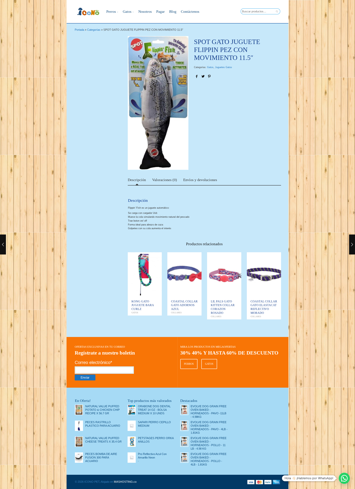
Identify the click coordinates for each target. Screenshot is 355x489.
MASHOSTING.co (125, 481)
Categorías (93, 29)
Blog (172, 11)
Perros (111, 11)
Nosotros (145, 11)
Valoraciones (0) (164, 180)
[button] (344, 478)
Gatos (127, 11)
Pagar (160, 11)
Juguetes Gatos (223, 67)
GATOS (209, 363)
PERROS (189, 363)
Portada (79, 29)
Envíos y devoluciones (200, 180)
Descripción (137, 180)
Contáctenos (190, 11)
